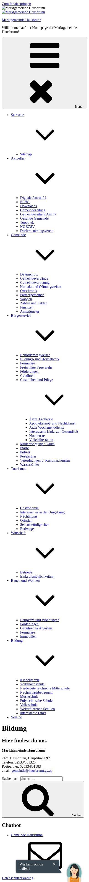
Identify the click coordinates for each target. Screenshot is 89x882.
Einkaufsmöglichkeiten (36, 576)
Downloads (28, 206)
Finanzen (26, 307)
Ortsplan (26, 520)
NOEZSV (27, 227)
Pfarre (24, 448)
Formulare (27, 363)
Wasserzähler (29, 464)
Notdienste (37, 436)
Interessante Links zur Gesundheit (53, 431)
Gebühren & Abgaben (36, 628)
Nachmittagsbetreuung (36, 692)
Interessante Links (33, 713)
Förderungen (29, 371)
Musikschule (29, 696)
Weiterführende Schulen (37, 709)
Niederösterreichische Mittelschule (45, 688)
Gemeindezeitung (32, 210)
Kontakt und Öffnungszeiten (40, 287)
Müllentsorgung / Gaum (37, 444)
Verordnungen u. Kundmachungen (45, 460)
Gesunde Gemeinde (34, 218)
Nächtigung (28, 516)
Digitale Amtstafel (33, 198)
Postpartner (28, 456)
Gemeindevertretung (35, 282)
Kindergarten (29, 680)
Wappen (26, 299)
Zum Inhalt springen (16, 4)
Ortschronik (28, 291)
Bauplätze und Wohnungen (39, 620)
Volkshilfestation (41, 440)
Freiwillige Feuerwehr (36, 367)
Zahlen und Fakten (33, 303)
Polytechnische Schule (36, 701)
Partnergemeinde (32, 295)
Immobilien (28, 636)
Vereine (16, 717)
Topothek (27, 222)
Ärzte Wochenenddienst (46, 427)
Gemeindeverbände (34, 278)
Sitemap (26, 154)
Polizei (25, 452)
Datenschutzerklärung (17, 878)
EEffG (25, 202)
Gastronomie (29, 508)
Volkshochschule (32, 684)
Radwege (27, 529)
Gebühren (27, 376)
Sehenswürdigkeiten (34, 524)
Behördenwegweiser (35, 355)
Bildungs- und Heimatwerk (39, 359)
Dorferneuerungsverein (36, 231)
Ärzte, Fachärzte (41, 419)
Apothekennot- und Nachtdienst (52, 423)
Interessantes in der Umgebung (42, 512)
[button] (74, 869)
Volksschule (28, 705)
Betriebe (26, 572)
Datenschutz (29, 274)
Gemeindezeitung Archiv (38, 214)
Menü (78, 106)
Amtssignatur (29, 311)
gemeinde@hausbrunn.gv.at (31, 770)
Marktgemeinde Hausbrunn (21, 20)
